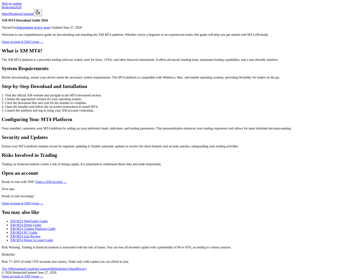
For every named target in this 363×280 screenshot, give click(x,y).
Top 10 (6, 269)
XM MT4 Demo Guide (25, 225)
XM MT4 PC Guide (23, 232)
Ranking (15, 14)
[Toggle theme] (38, 12)
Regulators (18, 269)
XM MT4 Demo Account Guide (31, 240)
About (72, 269)
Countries (31, 269)
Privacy (82, 269)
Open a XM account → (51, 182)
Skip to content (12, 3)
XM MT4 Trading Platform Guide (32, 229)
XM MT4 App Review (25, 236)
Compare (27, 14)
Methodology (59, 269)
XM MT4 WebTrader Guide (29, 221)
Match (6, 14)
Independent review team (33, 27)
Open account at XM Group (22, 42)
